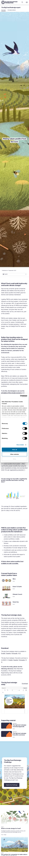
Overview (3, 10)
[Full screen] (3, 692)
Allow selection (14, 454)
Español (8, 653)
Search (25, 688)
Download (25, 683)
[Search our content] (22, 2)
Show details (20, 444)
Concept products (12, 10)
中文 (19, 653)
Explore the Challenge (11, 785)
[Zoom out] (5, 690)
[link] (14, 581)
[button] (14, 274)
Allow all (14, 449)
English (3, 653)
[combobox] (14, 274)
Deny (14, 459)
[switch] (25, 428)
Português (14, 653)
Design (5, 834)
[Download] (23, 690)
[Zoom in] (8, 690)
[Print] (26, 690)
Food (14, 581)
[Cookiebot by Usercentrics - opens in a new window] (20, 396)
